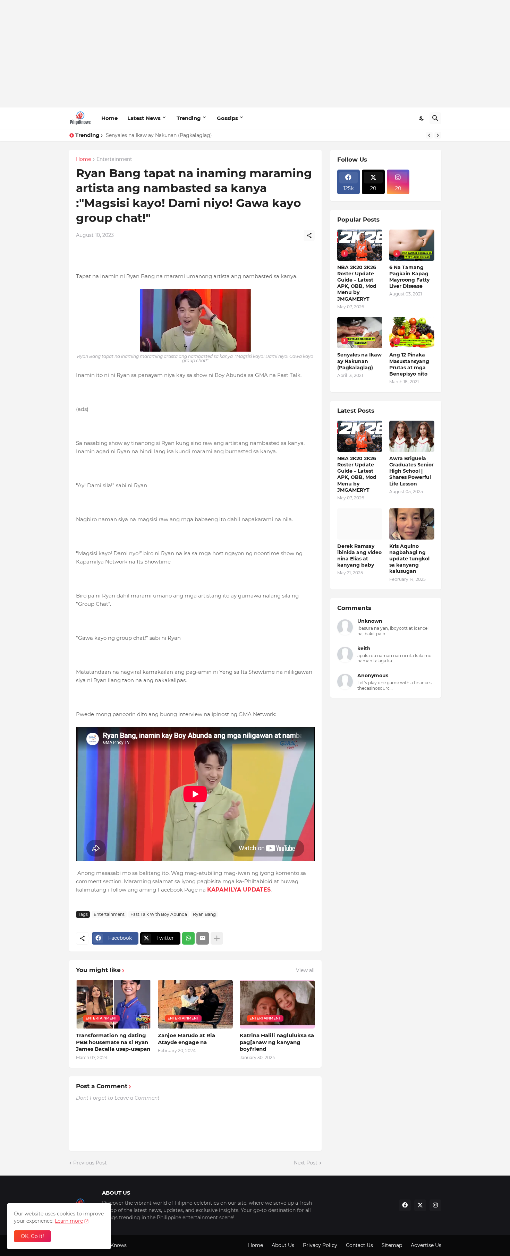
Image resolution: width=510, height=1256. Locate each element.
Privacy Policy (320, 1245)
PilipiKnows (112, 1245)
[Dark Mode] (422, 118)
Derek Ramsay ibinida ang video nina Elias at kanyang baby (359, 555)
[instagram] (435, 1205)
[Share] (309, 235)
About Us (283, 1245)
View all (305, 970)
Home (109, 118)
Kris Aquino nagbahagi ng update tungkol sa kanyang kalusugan (409, 559)
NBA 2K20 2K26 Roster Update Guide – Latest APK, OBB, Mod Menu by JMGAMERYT (356, 283)
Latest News (144, 118)
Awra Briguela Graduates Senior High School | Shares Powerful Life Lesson (411, 471)
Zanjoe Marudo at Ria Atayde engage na (186, 1039)
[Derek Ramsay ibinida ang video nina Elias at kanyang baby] (359, 524)
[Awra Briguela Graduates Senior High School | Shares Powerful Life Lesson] (411, 436)
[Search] (435, 118)
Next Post (305, 1163)
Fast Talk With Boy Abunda (158, 914)
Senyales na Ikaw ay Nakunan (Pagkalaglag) (159, 135)
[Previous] (429, 135)
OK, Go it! (32, 1236)
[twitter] (420, 1205)
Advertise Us (426, 1245)
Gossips (227, 118)
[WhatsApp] (188, 938)
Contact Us (359, 1245)
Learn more (69, 1221)
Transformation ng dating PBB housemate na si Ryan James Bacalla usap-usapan (113, 1042)
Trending (189, 118)
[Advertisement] (255, 53)
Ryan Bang (204, 914)
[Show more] (217, 938)
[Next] (437, 135)
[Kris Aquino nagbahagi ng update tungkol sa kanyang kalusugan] (411, 524)
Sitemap (392, 1245)
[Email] (202, 938)
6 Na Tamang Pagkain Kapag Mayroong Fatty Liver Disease (409, 277)
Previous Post (90, 1163)
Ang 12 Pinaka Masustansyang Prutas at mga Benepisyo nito (409, 364)
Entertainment (114, 159)
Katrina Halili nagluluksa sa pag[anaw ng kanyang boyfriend (277, 1042)
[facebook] (405, 1205)
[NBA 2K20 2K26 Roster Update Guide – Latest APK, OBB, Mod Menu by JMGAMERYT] (359, 436)
